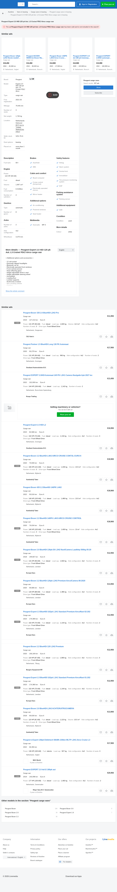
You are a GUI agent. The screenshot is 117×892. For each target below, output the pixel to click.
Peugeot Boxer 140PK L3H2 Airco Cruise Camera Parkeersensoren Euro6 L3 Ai (58, 57)
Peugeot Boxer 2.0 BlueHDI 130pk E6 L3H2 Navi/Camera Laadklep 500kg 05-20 (57, 550)
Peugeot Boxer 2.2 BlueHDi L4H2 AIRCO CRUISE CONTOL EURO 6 (52, 456)
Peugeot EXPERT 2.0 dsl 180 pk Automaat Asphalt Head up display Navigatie (81, 57)
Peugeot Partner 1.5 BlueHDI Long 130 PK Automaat (45, 344)
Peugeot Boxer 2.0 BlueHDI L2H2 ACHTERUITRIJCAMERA (48, 708)
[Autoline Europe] (8, 4)
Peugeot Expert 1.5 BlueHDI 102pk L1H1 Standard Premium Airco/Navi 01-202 (56, 678)
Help (4, 849)
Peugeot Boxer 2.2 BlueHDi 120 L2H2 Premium (43, 646)
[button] (106, 337)
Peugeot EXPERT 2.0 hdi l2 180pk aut (39, 770)
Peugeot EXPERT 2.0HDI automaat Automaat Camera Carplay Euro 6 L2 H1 (104, 57)
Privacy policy (35, 849)
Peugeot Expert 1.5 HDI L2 (34, 425)
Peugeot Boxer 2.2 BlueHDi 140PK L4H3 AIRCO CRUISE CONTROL (52, 518)
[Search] (30, 4)
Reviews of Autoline (37, 856)
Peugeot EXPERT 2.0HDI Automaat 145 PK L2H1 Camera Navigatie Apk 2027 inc (57, 375)
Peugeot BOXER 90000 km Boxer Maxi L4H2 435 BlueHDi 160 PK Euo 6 (34, 57)
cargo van (19, 95)
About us (6, 845)
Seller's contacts (9, 853)
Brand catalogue (36, 860)
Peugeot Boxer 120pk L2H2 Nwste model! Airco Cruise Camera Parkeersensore (11, 57)
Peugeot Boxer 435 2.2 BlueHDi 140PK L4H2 (42, 487)
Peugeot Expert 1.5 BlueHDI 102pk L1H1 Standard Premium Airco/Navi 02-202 (56, 612)
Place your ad (65, 414)
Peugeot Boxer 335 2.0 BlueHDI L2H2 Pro (41, 313)
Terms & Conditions (37, 845)
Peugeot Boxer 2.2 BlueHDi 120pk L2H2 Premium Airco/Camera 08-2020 (54, 581)
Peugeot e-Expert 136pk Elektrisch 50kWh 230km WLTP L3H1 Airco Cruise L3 (56, 740)
